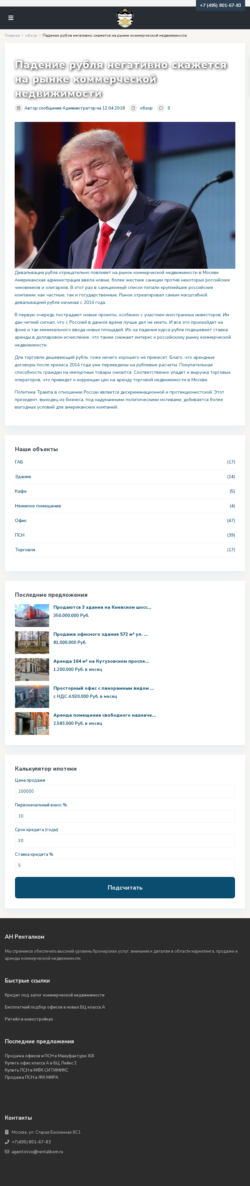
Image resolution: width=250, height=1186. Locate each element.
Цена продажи (30, 780)
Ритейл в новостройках (29, 1019)
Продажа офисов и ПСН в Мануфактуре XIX (49, 1056)
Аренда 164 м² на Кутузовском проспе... (101, 661)
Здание (23, 477)
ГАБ (19, 462)
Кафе (21, 491)
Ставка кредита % (34, 855)
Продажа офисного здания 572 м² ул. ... (100, 634)
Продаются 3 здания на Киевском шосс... (102, 607)
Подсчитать (125, 888)
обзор (146, 108)
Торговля (25, 550)
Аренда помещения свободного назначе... (104, 715)
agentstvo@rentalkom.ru (37, 1152)
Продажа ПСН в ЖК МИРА (32, 1077)
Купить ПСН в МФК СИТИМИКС (36, 1070)
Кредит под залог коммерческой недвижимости (54, 995)
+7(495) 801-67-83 (31, 1142)
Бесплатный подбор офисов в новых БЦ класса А (55, 1007)
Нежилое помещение (38, 506)
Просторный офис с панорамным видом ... (103, 688)
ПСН (19, 535)
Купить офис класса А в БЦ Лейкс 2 (41, 1063)
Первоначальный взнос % (41, 805)
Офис (21, 520)
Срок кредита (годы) (36, 830)
